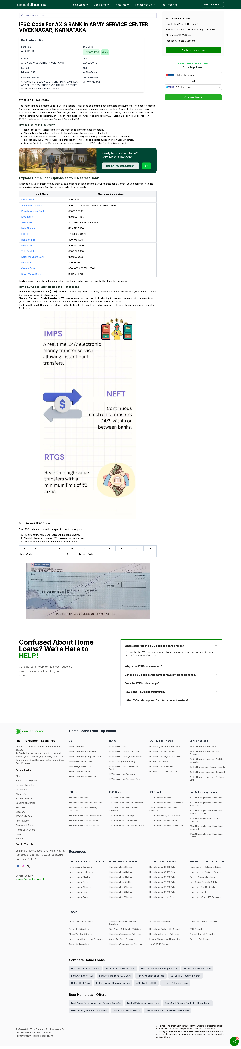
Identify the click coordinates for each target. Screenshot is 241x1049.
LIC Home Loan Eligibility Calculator (165, 756)
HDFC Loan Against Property (122, 761)
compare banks (34, 281)
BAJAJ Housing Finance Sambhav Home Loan (205, 819)
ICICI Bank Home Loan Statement (124, 820)
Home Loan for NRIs (199, 892)
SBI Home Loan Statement (81, 771)
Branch (24, 58)
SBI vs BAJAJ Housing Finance (113, 983)
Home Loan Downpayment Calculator (126, 944)
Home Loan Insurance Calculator (164, 934)
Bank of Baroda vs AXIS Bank (115, 975)
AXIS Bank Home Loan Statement (164, 820)
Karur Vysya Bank (31, 274)
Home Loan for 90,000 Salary (163, 892)
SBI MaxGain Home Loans (80, 761)
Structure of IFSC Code (178, 35)
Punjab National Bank (32, 211)
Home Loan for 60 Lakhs (120, 887)
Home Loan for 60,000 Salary (163, 877)
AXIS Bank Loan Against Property (164, 815)
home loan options (84, 183)
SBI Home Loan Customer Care (83, 776)
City (85, 58)
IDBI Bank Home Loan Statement (83, 820)
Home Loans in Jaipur (79, 892)
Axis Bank (26, 222)
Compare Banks (193, 97)
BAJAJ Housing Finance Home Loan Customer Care (206, 835)
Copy (105, 52)
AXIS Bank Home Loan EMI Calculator (166, 803)
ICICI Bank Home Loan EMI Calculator (126, 803)
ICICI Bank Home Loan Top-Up (123, 815)
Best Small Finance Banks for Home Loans (188, 1003)
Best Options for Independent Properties (167, 1010)
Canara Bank (28, 268)
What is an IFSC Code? (178, 18)
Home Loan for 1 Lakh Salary (162, 897)
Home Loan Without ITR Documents (206, 897)
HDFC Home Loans (117, 746)
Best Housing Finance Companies (89, 1010)
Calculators (100, 4)
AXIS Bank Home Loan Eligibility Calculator (163, 809)
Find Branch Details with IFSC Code (125, 929)
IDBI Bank (26, 245)
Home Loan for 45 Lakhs (120, 872)
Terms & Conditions (43, 1035)
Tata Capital (27, 251)
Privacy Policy (23, 1035)
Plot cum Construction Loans (203, 877)
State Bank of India (31, 205)
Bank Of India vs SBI (82, 975)
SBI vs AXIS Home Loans (197, 968)
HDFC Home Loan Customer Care (124, 779)
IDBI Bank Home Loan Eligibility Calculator (83, 809)
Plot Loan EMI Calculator (201, 939)
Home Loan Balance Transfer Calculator (122, 922)
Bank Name (27, 47)
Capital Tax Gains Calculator (122, 939)
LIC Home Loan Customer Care (163, 771)
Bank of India (28, 239)
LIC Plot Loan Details (158, 761)
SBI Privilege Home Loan (80, 766)
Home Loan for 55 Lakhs (120, 882)
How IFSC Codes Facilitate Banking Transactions (191, 29)
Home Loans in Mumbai (79, 877)
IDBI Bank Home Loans (79, 797)
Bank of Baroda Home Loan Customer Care (207, 778)
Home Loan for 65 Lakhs (120, 892)
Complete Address (30, 77)
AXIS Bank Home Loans (160, 797)
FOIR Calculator (197, 929)
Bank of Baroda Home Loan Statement (207, 772)
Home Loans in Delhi (78, 882)
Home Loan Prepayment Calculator (125, 934)
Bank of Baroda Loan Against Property (207, 767)
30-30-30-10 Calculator (160, 944)
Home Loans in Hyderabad (81, 872)
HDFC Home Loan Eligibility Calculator (126, 756)
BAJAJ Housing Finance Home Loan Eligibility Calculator (206, 811)
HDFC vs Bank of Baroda (150, 975)
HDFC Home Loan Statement (122, 774)
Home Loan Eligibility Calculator (204, 921)
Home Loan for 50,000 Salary (163, 872)
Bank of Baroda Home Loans (203, 746)
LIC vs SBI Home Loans (175, 983)
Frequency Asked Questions (180, 40)
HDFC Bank (27, 199)
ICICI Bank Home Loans (119, 797)
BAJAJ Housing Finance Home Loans (207, 797)
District (25, 68)
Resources (120, 4)
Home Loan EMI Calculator (81, 921)
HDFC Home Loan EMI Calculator (124, 751)
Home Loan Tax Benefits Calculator (165, 929)
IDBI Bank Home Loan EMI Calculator (85, 803)
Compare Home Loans (159, 921)
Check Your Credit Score (80, 934)
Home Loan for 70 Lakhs (120, 897)
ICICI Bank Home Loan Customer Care (126, 825)
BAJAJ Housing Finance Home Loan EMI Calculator (206, 804)
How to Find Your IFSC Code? (182, 24)
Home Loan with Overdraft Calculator (86, 939)
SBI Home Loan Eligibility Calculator (85, 756)
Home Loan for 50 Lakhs (120, 877)
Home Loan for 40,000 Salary (163, 867)
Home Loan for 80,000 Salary (163, 887)
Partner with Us (143, 4)
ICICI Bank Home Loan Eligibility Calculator (123, 809)
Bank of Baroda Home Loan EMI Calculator (204, 752)
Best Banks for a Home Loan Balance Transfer (96, 1003)
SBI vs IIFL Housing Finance (185, 975)
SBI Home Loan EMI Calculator (82, 751)
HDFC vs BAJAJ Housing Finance (159, 968)
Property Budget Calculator (202, 934)
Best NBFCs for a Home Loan (143, 1003)
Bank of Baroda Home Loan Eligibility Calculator (206, 760)
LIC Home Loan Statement (161, 766)
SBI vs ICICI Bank (80, 983)
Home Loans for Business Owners (205, 872)
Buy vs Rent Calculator (79, 929)
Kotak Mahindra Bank (32, 256)
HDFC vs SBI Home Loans (85, 968)
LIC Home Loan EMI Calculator (163, 751)
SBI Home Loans (76, 746)
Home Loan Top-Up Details (202, 887)
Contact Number (91, 77)
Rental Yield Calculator (79, 944)
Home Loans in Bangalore (80, 867)
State (85, 68)
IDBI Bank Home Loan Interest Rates (85, 815)
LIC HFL (25, 234)
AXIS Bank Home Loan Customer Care (166, 825)
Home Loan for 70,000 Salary (163, 882)
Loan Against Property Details (203, 882)
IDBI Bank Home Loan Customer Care (86, 825)
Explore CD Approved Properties (164, 939)
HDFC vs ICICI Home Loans (120, 968)
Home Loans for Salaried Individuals (206, 867)
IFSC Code (88, 47)
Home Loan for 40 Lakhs (120, 867)
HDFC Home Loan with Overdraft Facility (124, 767)
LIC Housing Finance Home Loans (164, 746)
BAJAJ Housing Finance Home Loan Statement (206, 827)
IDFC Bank (27, 262)
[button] (171, 646)
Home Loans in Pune (78, 897)
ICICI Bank (27, 216)
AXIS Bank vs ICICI (146, 983)
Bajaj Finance (28, 228)
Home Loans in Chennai (80, 887)
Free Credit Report (212, 4)
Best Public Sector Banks (126, 1010)
